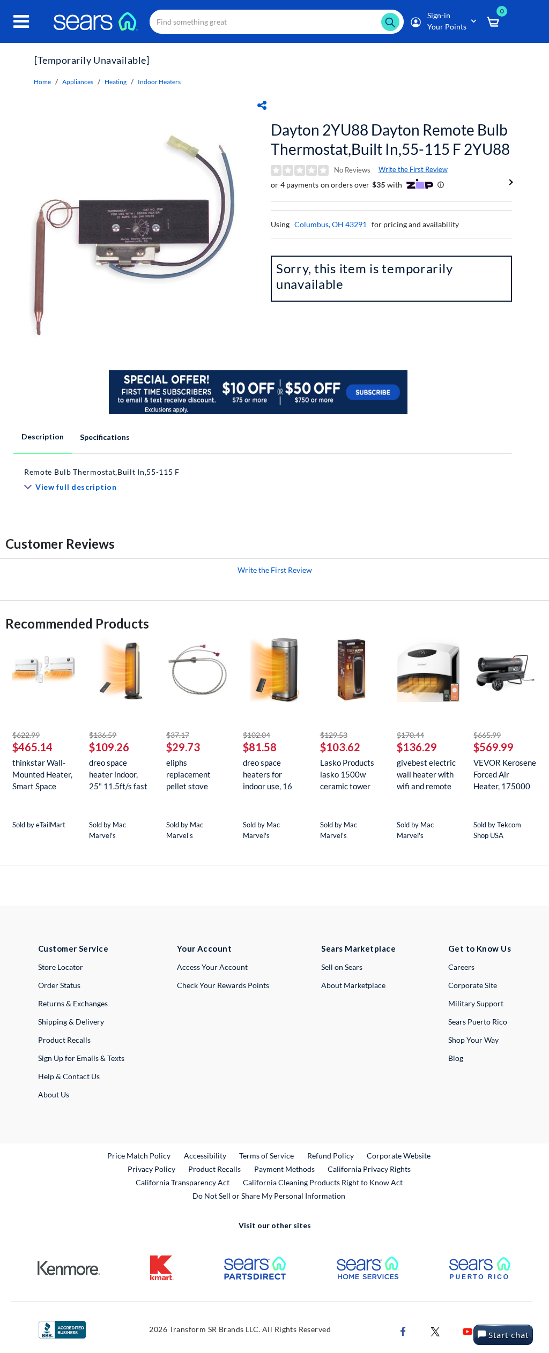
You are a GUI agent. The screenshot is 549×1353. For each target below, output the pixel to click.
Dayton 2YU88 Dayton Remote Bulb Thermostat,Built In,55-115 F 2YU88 (390, 139)
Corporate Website (399, 1155)
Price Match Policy (138, 1155)
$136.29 (417, 747)
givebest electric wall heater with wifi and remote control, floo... (426, 774)
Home (42, 82)
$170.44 (410, 734)
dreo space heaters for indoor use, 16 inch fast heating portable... (272, 774)
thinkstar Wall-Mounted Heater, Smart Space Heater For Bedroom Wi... (42, 774)
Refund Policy (330, 1155)
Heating (116, 82)
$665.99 (487, 734)
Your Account (204, 948)
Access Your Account (212, 966)
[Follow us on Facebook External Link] (403, 1330)
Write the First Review (413, 169)
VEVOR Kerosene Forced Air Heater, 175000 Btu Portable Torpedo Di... (504, 774)
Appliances (77, 82)
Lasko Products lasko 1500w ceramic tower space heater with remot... (351, 774)
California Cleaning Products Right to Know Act (323, 1182)
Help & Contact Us (69, 1076)
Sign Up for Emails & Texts (81, 1058)
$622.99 (26, 734)
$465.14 (32, 747)
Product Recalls (64, 1039)
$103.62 (340, 747)
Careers (461, 966)
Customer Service (73, 948)
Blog (455, 1058)
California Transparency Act (182, 1182)
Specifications (105, 437)
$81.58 (260, 747)
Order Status (59, 985)
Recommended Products (77, 623)
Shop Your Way (473, 1039)
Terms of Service (266, 1155)
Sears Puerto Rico (477, 1021)
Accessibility (205, 1155)
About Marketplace (353, 985)
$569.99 (493, 747)
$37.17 (177, 734)
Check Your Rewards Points (223, 985)
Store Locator (60, 966)
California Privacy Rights (369, 1168)
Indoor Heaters (159, 82)
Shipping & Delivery (71, 1021)
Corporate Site (472, 985)
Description (42, 436)
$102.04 (256, 734)
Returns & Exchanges (73, 1003)
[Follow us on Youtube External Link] (467, 1330)
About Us (53, 1094)
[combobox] (277, 22)
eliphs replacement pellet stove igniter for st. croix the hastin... (196, 774)
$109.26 (109, 747)
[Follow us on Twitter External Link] (435, 1330)
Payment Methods (284, 1168)
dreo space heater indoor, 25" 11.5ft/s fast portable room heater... (118, 774)
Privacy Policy (151, 1168)
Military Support (475, 1003)
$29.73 (183, 747)
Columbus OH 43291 (330, 224)
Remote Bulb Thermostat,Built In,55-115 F (102, 471)
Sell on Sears (341, 966)
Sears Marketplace (358, 948)
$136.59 (102, 734)
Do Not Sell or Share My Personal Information (268, 1195)
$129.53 (333, 734)
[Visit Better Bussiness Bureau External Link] (62, 1328)
